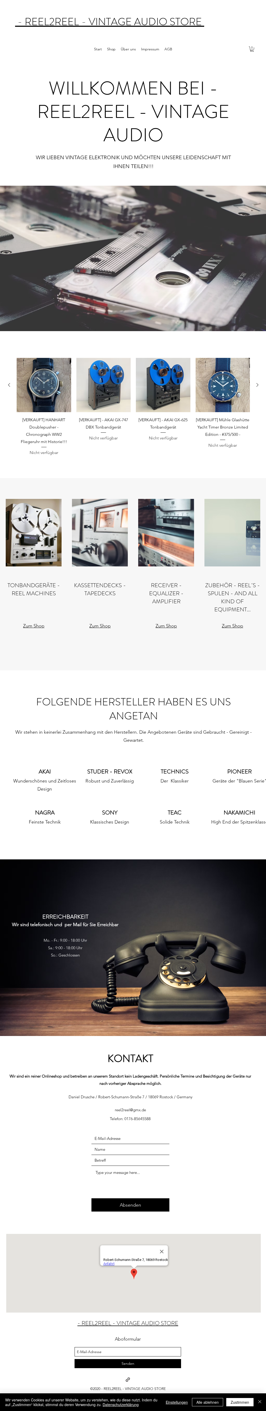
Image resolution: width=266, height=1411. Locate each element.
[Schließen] (260, 1402)
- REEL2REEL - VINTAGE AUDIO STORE (109, 21)
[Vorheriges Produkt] (9, 385)
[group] (133, 407)
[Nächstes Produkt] (257, 385)
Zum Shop (33, 626)
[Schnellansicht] (44, 385)
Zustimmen (240, 1402)
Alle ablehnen (207, 1402)
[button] (252, 49)
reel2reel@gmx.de (130, 1109)
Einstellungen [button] (177, 1402)
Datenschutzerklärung (121, 1404)
